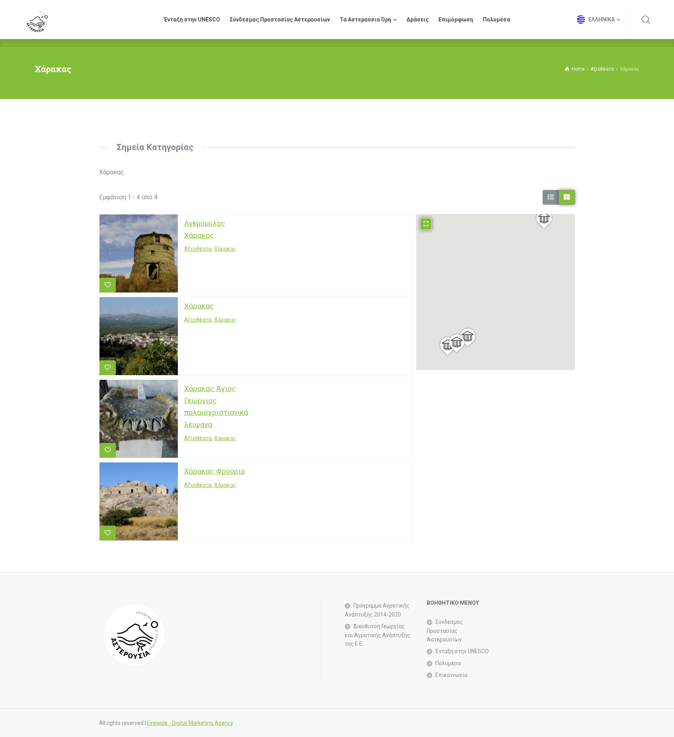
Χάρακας (225, 249)
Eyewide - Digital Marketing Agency (190, 723)
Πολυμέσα (448, 663)
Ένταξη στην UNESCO (462, 651)
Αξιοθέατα (197, 249)
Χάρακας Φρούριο (214, 471)
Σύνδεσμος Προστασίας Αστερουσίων (445, 631)
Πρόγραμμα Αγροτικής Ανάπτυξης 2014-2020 (377, 609)
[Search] (646, 19)
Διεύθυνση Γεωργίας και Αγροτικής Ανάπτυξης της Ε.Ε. (377, 635)
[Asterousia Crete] (37, 19)
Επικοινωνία (451, 675)
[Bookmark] (107, 285)
